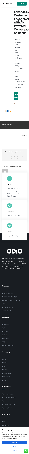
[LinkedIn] (14, 156)
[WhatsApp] (17, 156)
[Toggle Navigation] (3, 4)
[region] (14, 440)
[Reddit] (11, 156)
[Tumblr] (20, 156)
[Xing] (14, 158)
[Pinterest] (22, 156)
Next (23, 136)
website (5, 143)
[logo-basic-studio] (9, 3)
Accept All (14, 442)
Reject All (14, 450)
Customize (14, 446)
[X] (9, 156)
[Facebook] (6, 156)
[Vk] (11, 158)
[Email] (17, 158)
